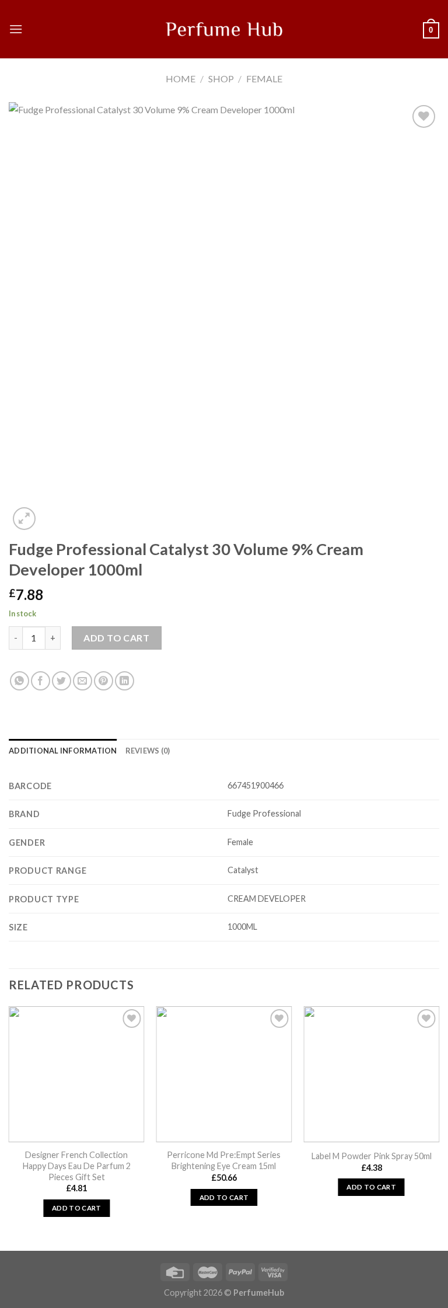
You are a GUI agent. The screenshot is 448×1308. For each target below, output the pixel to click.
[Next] (438, 1127)
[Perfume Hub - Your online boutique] (224, 29)
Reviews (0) (147, 750)
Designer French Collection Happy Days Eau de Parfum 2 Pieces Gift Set (77, 1165)
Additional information (63, 750)
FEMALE (264, 78)
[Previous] (9, 1127)
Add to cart (116, 637)
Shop (221, 78)
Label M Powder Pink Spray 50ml (372, 1156)
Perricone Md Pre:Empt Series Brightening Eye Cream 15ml (224, 1160)
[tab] (63, 750)
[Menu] (16, 29)
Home (180, 78)
